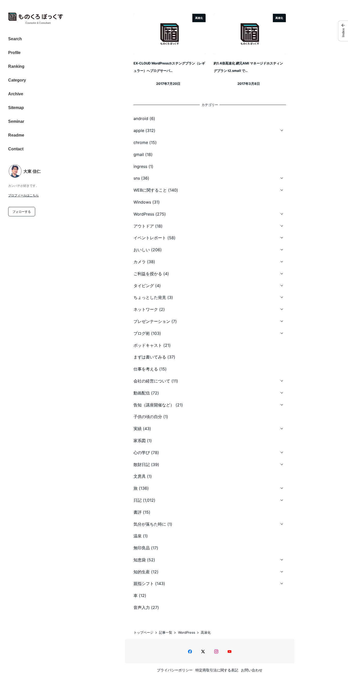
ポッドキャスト (147, 345)
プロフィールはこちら (23, 195)
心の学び (141, 452)
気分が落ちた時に (149, 524)
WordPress (143, 214)
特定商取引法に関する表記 (216, 670)
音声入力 (141, 607)
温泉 (137, 535)
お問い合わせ (251, 670)
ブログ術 (141, 333)
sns (136, 178)
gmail (138, 154)
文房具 (139, 476)
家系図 (139, 440)
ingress (140, 166)
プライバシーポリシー (175, 670)
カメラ (139, 261)
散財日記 (141, 464)
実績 (137, 428)
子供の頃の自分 (147, 416)
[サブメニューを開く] (282, 130)
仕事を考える (145, 368)
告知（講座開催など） (153, 404)
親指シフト (143, 583)
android (140, 118)
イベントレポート (149, 237)
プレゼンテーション (151, 321)
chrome (140, 142)
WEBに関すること (150, 190)
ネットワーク (145, 309)
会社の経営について (151, 380)
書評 (137, 512)
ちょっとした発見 (149, 297)
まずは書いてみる (149, 357)
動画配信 (141, 392)
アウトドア (143, 226)
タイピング (143, 285)
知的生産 (141, 571)
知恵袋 (139, 559)
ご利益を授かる (147, 273)
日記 (137, 500)
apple (138, 130)
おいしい (141, 249)
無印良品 (141, 547)
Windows (142, 202)
